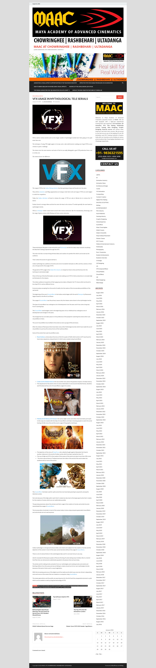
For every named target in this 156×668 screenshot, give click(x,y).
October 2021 (100, 450)
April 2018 (99, 566)
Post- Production (101, 252)
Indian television (42, 198)
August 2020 (100, 489)
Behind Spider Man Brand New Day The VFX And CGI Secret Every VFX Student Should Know (40, 612)
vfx (97, 266)
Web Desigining (100, 280)
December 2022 (100, 411)
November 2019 (100, 514)
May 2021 (99, 464)
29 (101, 649)
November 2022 (100, 414)
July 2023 (99, 392)
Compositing (100, 194)
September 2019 (101, 519)
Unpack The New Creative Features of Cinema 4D (87, 90)
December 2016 (100, 610)
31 (109, 649)
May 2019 (99, 530)
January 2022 (100, 442)
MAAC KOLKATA (101, 233)
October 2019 (100, 516)
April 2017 (99, 599)
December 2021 (100, 444)
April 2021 (99, 467)
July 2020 (99, 491)
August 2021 (100, 456)
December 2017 (100, 577)
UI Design (99, 260)
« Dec (96, 654)
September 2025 (101, 320)
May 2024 (99, 364)
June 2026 (99, 298)
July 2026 (99, 295)
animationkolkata (47, 101)
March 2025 (99, 337)
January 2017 (100, 608)
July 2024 (99, 359)
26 (117, 646)
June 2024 (99, 362)
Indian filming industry (52, 188)
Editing (98, 205)
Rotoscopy (63, 247)
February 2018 (100, 572)
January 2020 (100, 508)
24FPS (98, 175)
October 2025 (100, 317)
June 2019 (99, 527)
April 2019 (99, 533)
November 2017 (100, 580)
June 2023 (99, 395)
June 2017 (99, 594)
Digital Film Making (101, 199)
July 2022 (99, 425)
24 (109, 646)
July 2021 (99, 458)
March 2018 (99, 569)
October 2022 (100, 417)
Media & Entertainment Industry (105, 244)
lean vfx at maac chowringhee (78, 585)
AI (97, 177)
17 (109, 642)
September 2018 (101, 552)
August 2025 (100, 323)
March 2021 (99, 469)
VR (97, 277)
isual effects (99, 224)
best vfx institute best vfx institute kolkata (49, 585)
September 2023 (101, 386)
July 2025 (99, 326)
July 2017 (99, 591)
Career (98, 188)
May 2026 (99, 301)
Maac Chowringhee (101, 227)
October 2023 (100, 384)
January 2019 (100, 541)
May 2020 (99, 497)
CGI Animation (100, 191)
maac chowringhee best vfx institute (49, 587)
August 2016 (100, 621)
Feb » (100, 654)
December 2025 (100, 315)
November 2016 (100, 613)
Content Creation (101, 197)
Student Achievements (102, 255)
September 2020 (101, 486)
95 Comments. (56, 101)
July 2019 (99, 525)
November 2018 (100, 547)
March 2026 (99, 306)
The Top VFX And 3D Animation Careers (80, 610)
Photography (100, 249)
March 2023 (99, 403)
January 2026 (100, 312)
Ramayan (80, 294)
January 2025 (100, 342)
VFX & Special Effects (37, 96)
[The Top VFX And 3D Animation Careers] (83, 602)
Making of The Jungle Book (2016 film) (81, 86)
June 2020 (99, 494)
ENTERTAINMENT (101, 208)
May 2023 (99, 397)
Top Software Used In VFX (61, 597)
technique (40, 210)
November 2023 (100, 381)
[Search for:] (109, 97)
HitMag (121, 665)
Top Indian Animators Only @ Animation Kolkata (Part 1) (52, 90)
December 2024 (100, 345)
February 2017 (100, 605)
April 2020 (99, 500)
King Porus (56, 452)
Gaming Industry (101, 216)
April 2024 (99, 367)
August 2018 (100, 555)
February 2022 (100, 439)
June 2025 (99, 328)
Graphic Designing (101, 219)
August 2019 (100, 522)
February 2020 (100, 505)
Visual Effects (100, 274)
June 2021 (99, 461)
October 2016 (100, 616)
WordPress (114, 665)
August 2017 (100, 588)
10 (109, 639)
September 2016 (101, 619)
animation (42, 192)
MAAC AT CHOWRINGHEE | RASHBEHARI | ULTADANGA (73, 47)
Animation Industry (101, 180)
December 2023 (100, 378)
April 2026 (99, 303)
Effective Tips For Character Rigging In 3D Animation (96, 83)
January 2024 (100, 375)
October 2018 (100, 550)
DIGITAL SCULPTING (102, 202)
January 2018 (100, 574)
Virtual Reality (100, 271)
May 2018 (99, 563)
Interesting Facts (101, 222)
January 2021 (100, 475)
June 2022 (99, 428)
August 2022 (100, 422)
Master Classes (100, 238)
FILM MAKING (100, 213)
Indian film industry (55, 270)
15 (101, 642)
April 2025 (99, 334)
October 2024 (100, 350)
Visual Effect (38, 310)
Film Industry (100, 210)
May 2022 (99, 431)
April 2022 (99, 433)
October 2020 (100, 483)
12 (117, 639)
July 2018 (99, 558)
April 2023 (99, 400)
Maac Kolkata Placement (103, 235)
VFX (61, 587)
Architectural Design (102, 186)
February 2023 (100, 406)
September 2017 (101, 585)
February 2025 (100, 339)
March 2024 (99, 370)
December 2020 (100, 478)
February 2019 (100, 538)
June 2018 (99, 561)
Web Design (99, 282)
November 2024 (100, 348)
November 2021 (100, 447)
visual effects (51, 294)
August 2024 (100, 356)
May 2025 (99, 331)
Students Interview (101, 257)
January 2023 (100, 409)
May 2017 (99, 597)
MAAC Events (100, 230)
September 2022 (101, 420)
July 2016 (99, 624)
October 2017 (100, 583)
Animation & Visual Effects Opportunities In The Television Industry (55, 83)
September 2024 (101, 353)
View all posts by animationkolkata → (54, 637)
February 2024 (100, 373)
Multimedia (99, 246)
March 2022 (99, 436)
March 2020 (99, 503)
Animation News (101, 183)
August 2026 (100, 292)
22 (101, 646)
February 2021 (100, 472)
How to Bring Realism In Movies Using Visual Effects (50, 86)
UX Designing (100, 263)
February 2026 (100, 309)
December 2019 (100, 511)
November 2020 (100, 480)
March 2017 (99, 602)
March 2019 (99, 536)
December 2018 (100, 544)
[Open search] (122, 83)
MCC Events (99, 241)
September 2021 (101, 453)
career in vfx (65, 585)
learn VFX (35, 587)
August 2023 (100, 389)
